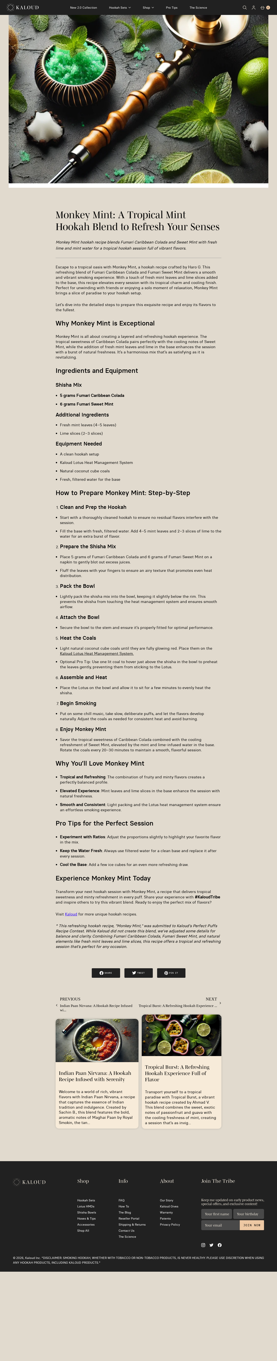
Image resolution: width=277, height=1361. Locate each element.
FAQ (121, 1200)
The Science (198, 7)
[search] (245, 8)
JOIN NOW (252, 1225)
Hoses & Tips (86, 1218)
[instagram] (203, 1245)
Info (123, 1181)
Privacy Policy (170, 1224)
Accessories (86, 1224)
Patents (165, 1218)
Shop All (83, 1230)
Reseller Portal (129, 1218)
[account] (253, 8)
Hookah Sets (118, 7)
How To (124, 1206)
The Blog (125, 1212)
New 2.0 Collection (83, 7)
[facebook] (220, 1245)
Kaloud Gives (169, 1206)
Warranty (166, 1212)
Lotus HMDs (85, 1206)
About (167, 1181)
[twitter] (211, 1245)
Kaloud (71, 914)
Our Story (166, 1200)
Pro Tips (171, 7)
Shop (146, 7)
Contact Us (126, 1230)
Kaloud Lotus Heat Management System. (97, 653)
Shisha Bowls (86, 1212)
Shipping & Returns (132, 1224)
